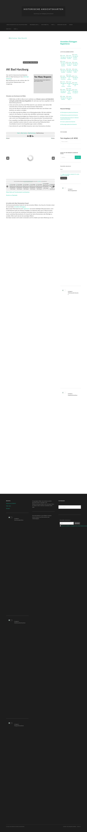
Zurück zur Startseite (11, 195)
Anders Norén (72, 826)
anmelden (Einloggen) (20, 207)
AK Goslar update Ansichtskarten (67, 121)
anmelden (39, 181)
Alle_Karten (24, 133)
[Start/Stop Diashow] (30, 136)
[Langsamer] (28, 136)
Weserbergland (34, 24)
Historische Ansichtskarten (43, 9)
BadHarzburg (31, 133)
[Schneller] (33, 136)
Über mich (8, 505)
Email (61, 169)
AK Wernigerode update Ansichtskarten (69, 112)
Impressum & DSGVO (11, 503)
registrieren (26, 208)
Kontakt (8, 508)
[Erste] (7, 186)
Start (18, 133)
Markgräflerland (62, 24)
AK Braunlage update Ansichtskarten (68, 124)
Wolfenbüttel (45, 24)
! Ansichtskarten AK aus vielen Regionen (16, 24)
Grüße (71, 24)
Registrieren (65, 44)
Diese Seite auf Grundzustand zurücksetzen (18, 192)
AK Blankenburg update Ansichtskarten (69, 115)
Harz (52, 24)
